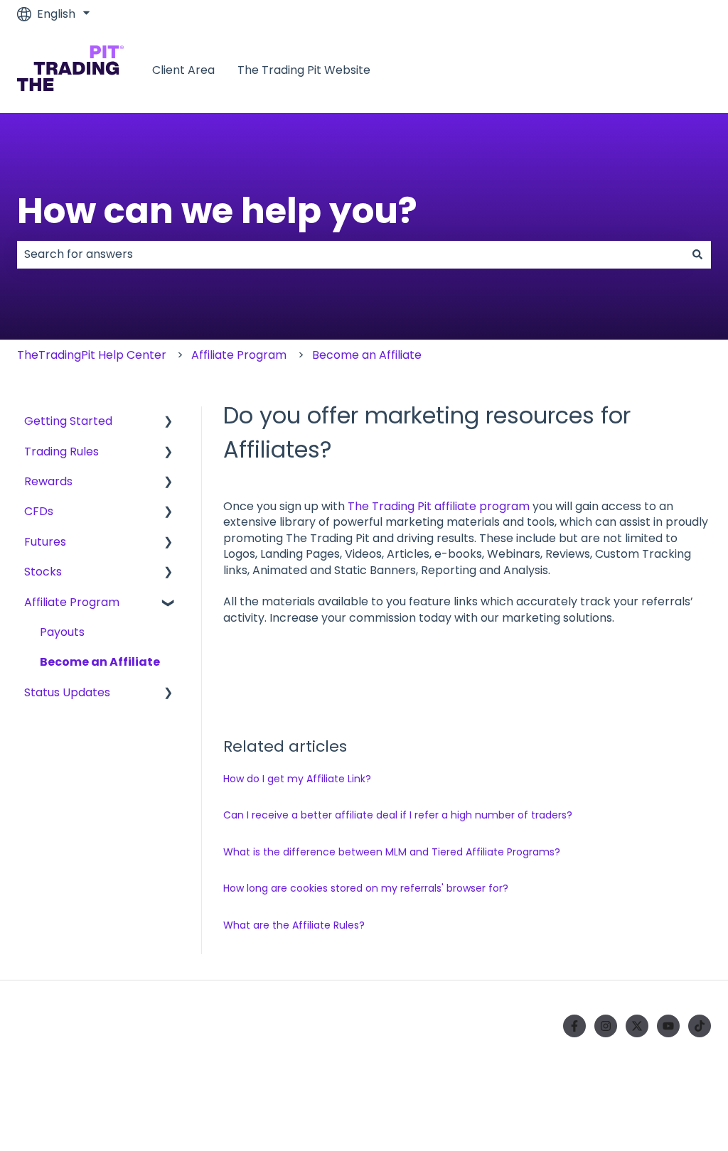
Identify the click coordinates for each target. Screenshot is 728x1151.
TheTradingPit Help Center (91, 355)
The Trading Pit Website (303, 70)
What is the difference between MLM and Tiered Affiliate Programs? (391, 852)
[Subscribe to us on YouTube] (668, 1026)
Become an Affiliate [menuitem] (100, 662)
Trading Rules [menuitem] (61, 451)
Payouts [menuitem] (62, 632)
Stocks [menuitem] (43, 571)
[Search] (697, 254)
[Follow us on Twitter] (637, 1026)
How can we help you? (217, 210)
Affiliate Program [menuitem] (71, 602)
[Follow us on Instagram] (605, 1026)
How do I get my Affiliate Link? (297, 779)
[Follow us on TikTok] (699, 1026)
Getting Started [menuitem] (68, 421)
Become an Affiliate (367, 355)
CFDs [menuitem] (38, 511)
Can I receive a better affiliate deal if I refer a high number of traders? (397, 815)
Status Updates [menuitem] (67, 692)
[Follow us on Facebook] (574, 1026)
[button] (168, 422)
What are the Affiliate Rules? (294, 925)
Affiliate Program (239, 355)
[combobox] (350, 254)
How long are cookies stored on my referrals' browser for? (365, 888)
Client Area (183, 70)
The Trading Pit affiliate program (439, 506)
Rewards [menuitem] (48, 481)
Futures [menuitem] (45, 542)
